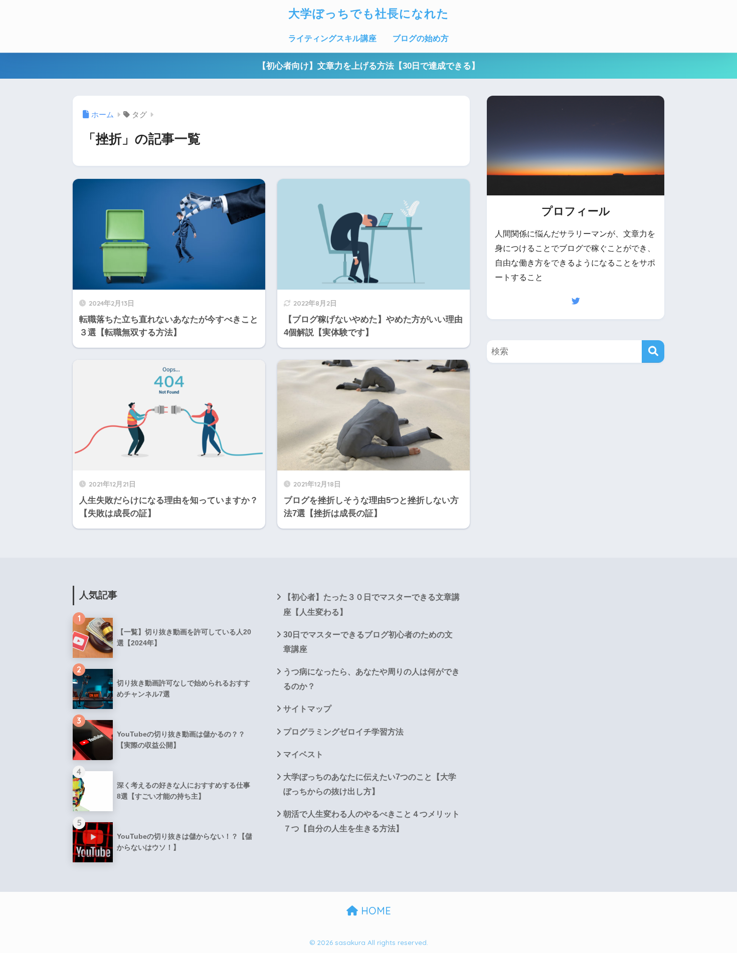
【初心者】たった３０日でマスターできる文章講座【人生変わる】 (371, 604)
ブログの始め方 (421, 38)
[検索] (653, 351)
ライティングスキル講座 (332, 38)
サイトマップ (307, 708)
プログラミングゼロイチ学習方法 (343, 732)
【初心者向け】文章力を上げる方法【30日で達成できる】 (369, 66)
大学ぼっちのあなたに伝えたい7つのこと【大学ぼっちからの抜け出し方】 (369, 784)
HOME (374, 910)
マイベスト (303, 754)
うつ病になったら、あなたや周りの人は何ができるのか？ (371, 678)
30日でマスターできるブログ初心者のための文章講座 (368, 641)
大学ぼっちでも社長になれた (368, 13)
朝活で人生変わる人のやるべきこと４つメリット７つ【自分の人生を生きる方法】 (371, 821)
